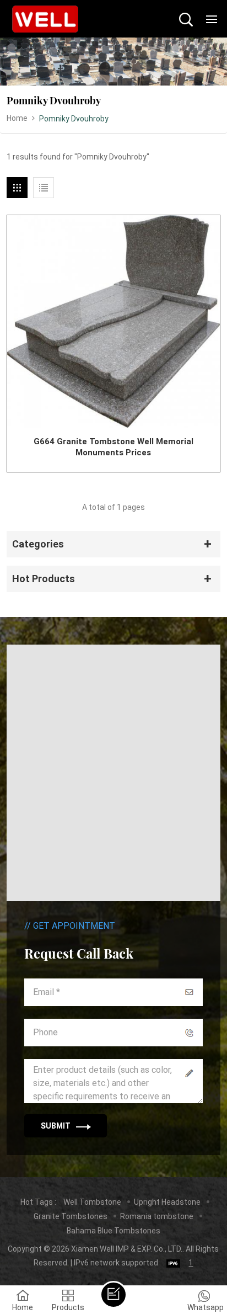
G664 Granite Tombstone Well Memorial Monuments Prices (113, 447)
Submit (56, 1125)
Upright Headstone (167, 1202)
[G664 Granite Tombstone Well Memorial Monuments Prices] (113, 321)
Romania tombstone (156, 1216)
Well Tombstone (92, 1202)
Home (17, 118)
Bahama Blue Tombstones (113, 1230)
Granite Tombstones (70, 1216)
